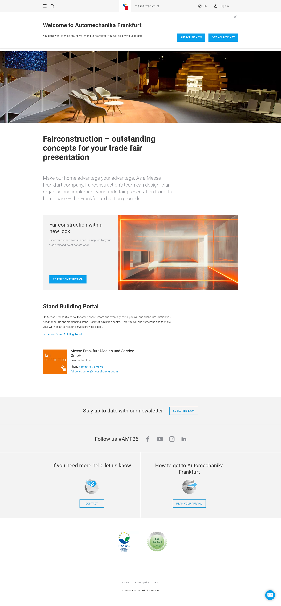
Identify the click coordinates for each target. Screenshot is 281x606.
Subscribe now (191, 37)
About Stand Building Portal (64, 334)
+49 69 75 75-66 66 (91, 366)
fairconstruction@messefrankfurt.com (94, 371)
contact (92, 503)
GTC (156, 582)
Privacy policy (142, 582)
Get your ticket (223, 37)
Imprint (126, 582)
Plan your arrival (189, 503)
